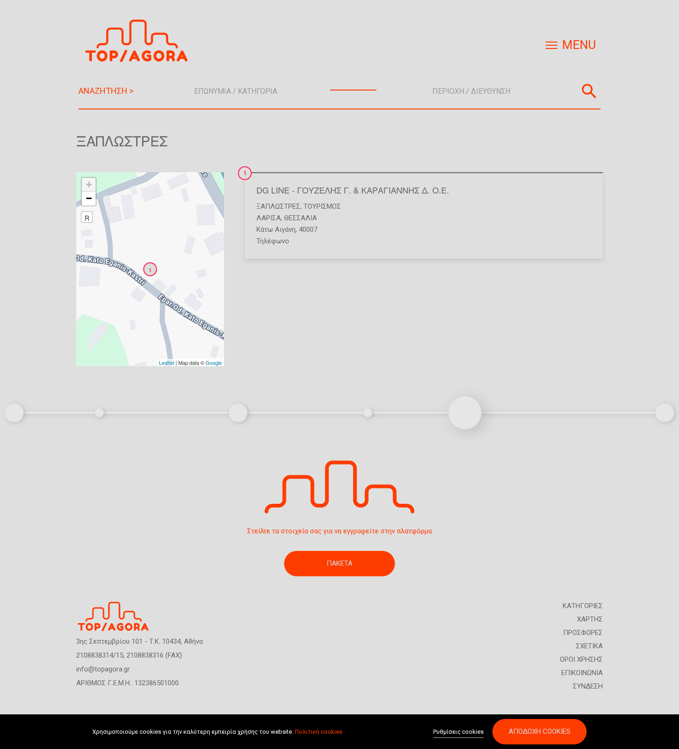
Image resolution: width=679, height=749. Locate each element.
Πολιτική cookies (318, 731)
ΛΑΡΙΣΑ (268, 218)
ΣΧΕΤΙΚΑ (589, 646)
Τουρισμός (322, 206)
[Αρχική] (140, 41)
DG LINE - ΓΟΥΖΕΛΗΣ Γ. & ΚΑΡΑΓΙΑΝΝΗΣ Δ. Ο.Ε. (352, 190)
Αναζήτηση (588, 91)
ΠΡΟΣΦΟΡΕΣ (583, 632)
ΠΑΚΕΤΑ (339, 563)
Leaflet (166, 362)
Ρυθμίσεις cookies (458, 731)
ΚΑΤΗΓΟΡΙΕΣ (583, 606)
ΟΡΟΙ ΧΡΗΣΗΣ (581, 659)
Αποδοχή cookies (539, 731)
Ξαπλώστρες (278, 206)
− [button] (89, 198)
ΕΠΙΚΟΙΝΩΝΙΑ (582, 673)
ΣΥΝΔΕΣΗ (588, 686)
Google (214, 362)
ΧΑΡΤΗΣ (590, 619)
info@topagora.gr (103, 669)
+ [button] (89, 184)
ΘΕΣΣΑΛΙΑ (300, 218)
